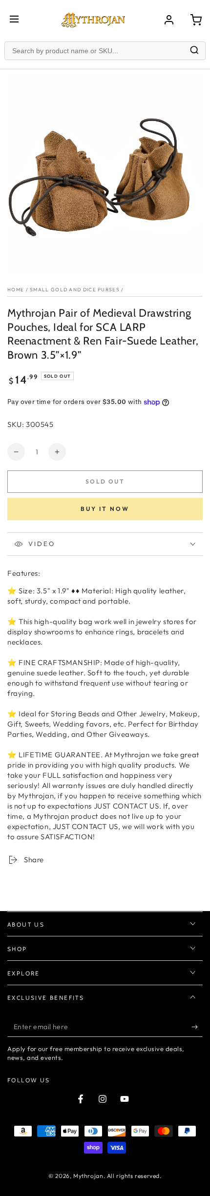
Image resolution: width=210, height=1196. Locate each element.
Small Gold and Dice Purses (75, 289)
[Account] (169, 20)
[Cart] (196, 20)
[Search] (194, 51)
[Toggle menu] (14, 19)
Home (15, 289)
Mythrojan (88, 1175)
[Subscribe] (197, 1027)
